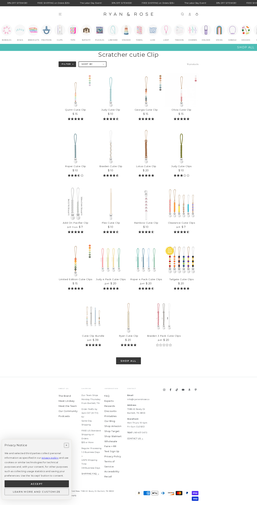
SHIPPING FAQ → (90, 473)
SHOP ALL (245, 47)
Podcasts (64, 416)
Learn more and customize (36, 491)
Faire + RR (110, 446)
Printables (110, 416)
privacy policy (50, 458)
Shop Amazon (112, 426)
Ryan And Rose (73, 491)
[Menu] (60, 14)
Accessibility (111, 471)
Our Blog (109, 421)
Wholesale (110, 441)
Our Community (68, 411)
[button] (182, 14)
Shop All (128, 360)
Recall (108, 476)
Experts (108, 401)
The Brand (65, 396)
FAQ (106, 396)
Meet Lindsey (67, 401)
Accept (37, 483)
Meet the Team (68, 406)
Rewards (109, 406)
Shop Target (111, 431)
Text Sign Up (111, 451)
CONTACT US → (135, 438)
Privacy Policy (112, 456)
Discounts (110, 411)
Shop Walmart (113, 436)
